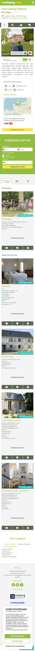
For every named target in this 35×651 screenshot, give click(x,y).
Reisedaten (6, 146)
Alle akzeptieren (17, 636)
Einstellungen (17, 641)
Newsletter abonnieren (17, 573)
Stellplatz (7, 155)
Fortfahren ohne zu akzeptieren (15, 646)
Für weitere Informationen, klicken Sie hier (16, 630)
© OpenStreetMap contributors (12, 114)
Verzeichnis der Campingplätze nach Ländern (17, 575)
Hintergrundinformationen (17, 571)
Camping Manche (6, 553)
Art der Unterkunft (8, 153)
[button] (17, 103)
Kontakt (17, 577)
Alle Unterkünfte (6, 181)
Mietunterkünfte (10, 157)
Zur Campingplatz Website (25, 215)
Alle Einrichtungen (10, 94)
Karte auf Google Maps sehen (18, 18)
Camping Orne (5, 555)
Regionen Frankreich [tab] (24, 544)
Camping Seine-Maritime (9, 557)
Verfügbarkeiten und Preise (17, 238)
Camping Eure (5, 551)
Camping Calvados (7, 549)
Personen (5, 159)
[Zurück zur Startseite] (11, 2)
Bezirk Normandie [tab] (10, 544)
